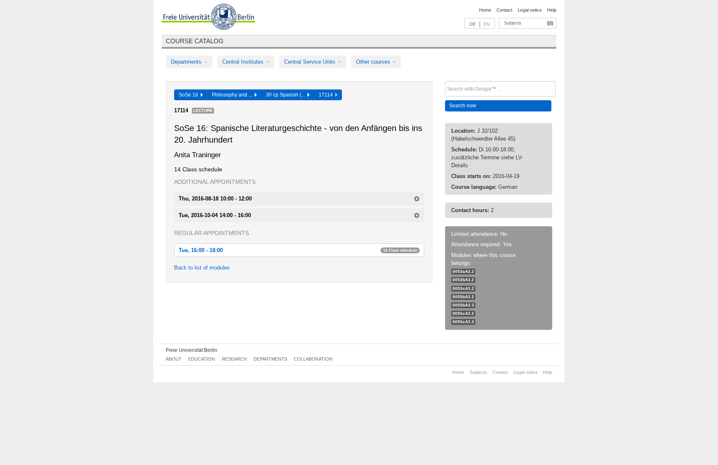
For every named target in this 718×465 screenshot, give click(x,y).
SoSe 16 (190, 94)
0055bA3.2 (463, 296)
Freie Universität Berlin (191, 350)
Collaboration (313, 358)
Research (234, 358)
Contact (504, 9)
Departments (187, 62)
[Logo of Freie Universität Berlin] (208, 18)
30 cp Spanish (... (286, 94)
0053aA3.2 (463, 271)
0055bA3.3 (463, 305)
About (174, 358)
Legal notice (530, 9)
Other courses (374, 62)
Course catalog (195, 41)
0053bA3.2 (463, 279)
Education (201, 358)
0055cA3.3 (463, 321)
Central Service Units (310, 62)
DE (473, 24)
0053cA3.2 (463, 288)
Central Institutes (243, 62)
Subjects (512, 22)
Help (551, 9)
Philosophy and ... (233, 94)
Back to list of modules (202, 268)
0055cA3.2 (463, 313)
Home (485, 9)
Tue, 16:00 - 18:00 (298, 250)
